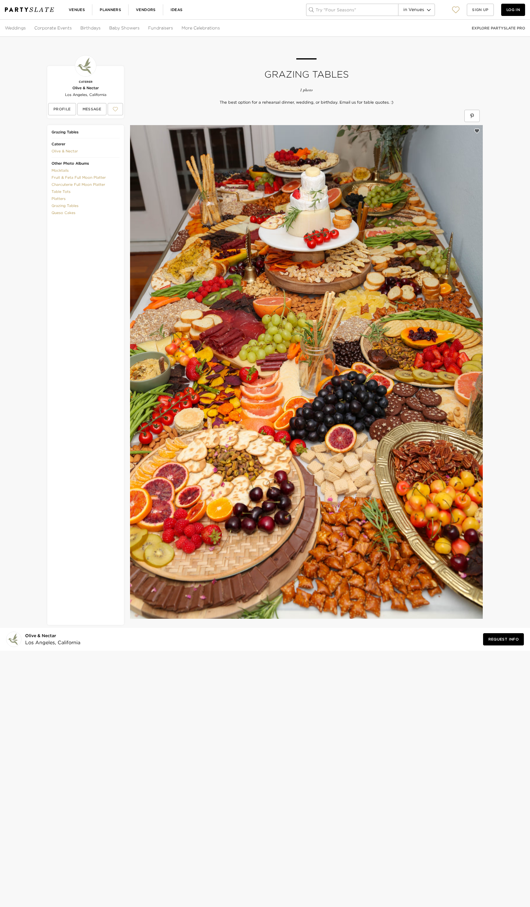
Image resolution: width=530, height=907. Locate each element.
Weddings (15, 27)
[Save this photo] (477, 131)
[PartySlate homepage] (29, 9)
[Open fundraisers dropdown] (173, 28)
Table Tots (61, 191)
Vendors (146, 9)
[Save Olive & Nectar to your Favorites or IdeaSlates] (115, 109)
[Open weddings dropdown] (26, 28)
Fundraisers (160, 27)
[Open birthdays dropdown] (101, 28)
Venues (77, 9)
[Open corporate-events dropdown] (72, 28)
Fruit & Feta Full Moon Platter (79, 177)
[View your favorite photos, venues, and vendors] (455, 9)
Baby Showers (124, 27)
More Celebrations (201, 27)
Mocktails (60, 170)
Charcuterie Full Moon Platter (78, 184)
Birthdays (90, 27)
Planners (110, 9)
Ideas (177, 9)
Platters (59, 198)
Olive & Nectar (85, 88)
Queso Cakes (63, 212)
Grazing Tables (65, 205)
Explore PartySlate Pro (498, 28)
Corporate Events (53, 27)
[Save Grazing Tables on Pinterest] (472, 116)
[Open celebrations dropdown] (220, 28)
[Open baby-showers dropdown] (140, 28)
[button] (455, 9)
